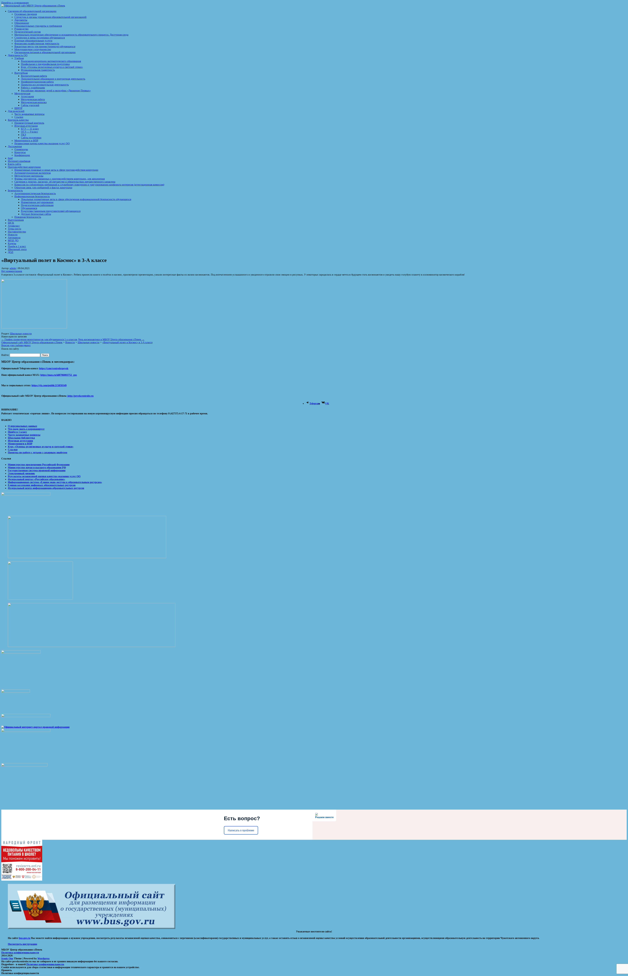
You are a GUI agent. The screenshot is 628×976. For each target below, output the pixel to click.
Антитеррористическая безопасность (35, 193)
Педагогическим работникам (37, 205)
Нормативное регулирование (37, 202)
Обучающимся (29, 208)
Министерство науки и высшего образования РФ (37, 467)
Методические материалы (28, 175)
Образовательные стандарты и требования (38, 25)
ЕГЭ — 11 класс (30, 128)
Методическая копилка (34, 102)
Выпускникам (16, 220)
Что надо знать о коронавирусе (26, 429)
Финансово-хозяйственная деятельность (36, 43)
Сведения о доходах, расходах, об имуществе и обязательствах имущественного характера (64, 181)
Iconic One (7, 958)
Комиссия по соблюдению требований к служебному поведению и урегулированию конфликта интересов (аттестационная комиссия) (89, 184)
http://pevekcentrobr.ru (80, 395)
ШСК (11, 222)
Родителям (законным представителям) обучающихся (50, 211)
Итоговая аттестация (26, 125)
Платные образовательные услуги (33, 40)
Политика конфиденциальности (20, 952)
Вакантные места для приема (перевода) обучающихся (44, 46)
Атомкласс (14, 225)
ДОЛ (10, 252)
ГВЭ (23, 134)
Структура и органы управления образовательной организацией (50, 17)
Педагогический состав (27, 31)
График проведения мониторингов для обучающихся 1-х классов (39, 339)
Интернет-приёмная (19, 161)
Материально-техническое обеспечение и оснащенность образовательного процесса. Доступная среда (71, 34)
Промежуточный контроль (29, 123)
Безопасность (15, 190)
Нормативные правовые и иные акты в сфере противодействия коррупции (56, 170)
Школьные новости (21, 333)
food (10, 158)
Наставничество (17, 231)
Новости (12, 234)
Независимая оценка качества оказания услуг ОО (42, 143)
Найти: (5, 355)
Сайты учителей (30, 105)
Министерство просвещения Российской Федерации (39, 464)
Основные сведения (25, 14)
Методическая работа (33, 99)
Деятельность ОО (17, 55)
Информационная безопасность (32, 196)
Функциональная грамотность (38, 70)
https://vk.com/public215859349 (49, 385)
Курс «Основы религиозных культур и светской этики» (52, 67)
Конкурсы (20, 152)
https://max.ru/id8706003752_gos (58, 375)
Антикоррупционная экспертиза (32, 172)
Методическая (22, 93)
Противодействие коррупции (24, 167)
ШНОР (18, 108)
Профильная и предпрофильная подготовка (45, 64)
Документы (20, 20)
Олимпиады (21, 149)
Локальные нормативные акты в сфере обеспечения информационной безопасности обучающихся (76, 199)
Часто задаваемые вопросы (29, 114)
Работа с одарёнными (33, 87)
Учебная (19, 58)
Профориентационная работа (37, 81)
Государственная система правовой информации (36, 470)
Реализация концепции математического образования (51, 61)
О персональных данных (22, 426)
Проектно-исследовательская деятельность (45, 84)
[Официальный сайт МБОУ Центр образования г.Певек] (33, 5)
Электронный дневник (21, 473)
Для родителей (16, 111)
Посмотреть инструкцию (22, 944)
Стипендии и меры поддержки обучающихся (39, 37)
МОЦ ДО (13, 240)
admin (13, 268)
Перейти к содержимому (15, 2)
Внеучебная (21, 73)
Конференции (22, 155)
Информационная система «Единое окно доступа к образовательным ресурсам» (55, 482)
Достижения (15, 146)
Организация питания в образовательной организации (45, 52)
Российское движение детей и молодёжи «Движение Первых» (56, 90)
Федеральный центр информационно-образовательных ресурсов (46, 488)
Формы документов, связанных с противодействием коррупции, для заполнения (59, 178)
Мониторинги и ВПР (26, 140)
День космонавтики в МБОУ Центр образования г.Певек (111, 339)
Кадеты (12, 243)
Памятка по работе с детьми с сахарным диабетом (37, 452)
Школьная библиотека (21, 437)
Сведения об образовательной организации (32, 11)
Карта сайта (14, 164)
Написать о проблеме (241, 830)
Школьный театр (17, 249)
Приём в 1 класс (17, 246)
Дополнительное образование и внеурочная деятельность (53, 78)
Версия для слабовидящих (16, 345)
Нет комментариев (11, 271)
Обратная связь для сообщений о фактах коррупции (43, 187)
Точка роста (14, 228)
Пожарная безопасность (27, 217)
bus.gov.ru (24, 938)
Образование (21, 23)
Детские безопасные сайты (36, 214)
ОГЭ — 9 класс (29, 131)
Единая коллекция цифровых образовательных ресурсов (42, 485)
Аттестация (27, 96)
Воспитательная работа (34, 75)
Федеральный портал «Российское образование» (36, 479)
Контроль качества (18, 120)
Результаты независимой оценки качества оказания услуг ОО (44, 476)
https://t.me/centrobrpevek (53, 368)
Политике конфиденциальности (45, 964)
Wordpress (43, 958)
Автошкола (14, 237)
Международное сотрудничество (32, 49)
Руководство (21, 28)
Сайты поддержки (31, 137)
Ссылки (18, 117)
